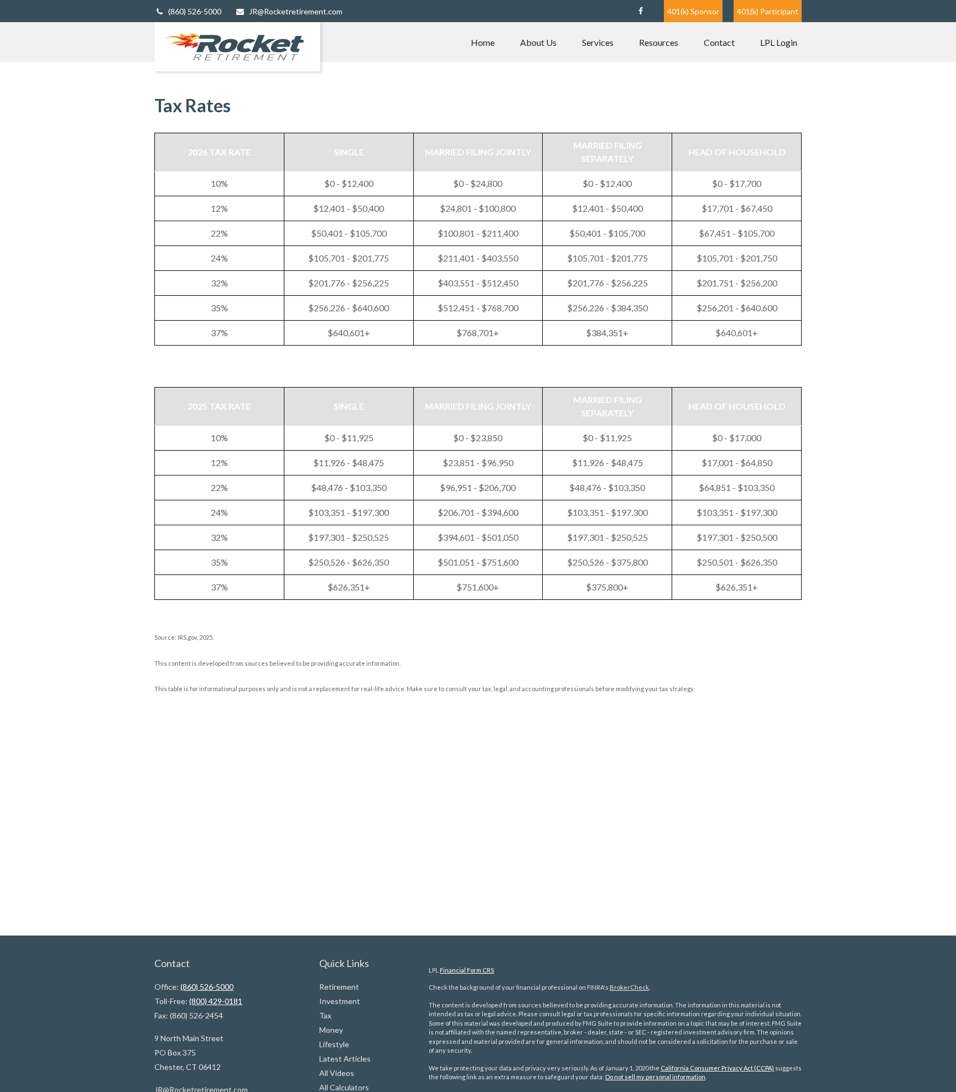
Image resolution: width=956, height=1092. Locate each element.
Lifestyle (334, 1044)
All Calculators (344, 1087)
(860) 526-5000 (194, 11)
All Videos (336, 1073)
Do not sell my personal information (655, 1076)
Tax (325, 1015)
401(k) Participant (767, 11)
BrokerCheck (629, 987)
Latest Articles (345, 1058)
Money (331, 1029)
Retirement (339, 986)
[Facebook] (640, 11)
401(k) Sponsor (693, 11)
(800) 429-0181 (215, 1001)
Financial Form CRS (467, 970)
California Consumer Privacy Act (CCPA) (717, 1068)
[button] (482, 42)
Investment (339, 1001)
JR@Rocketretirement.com (295, 11)
